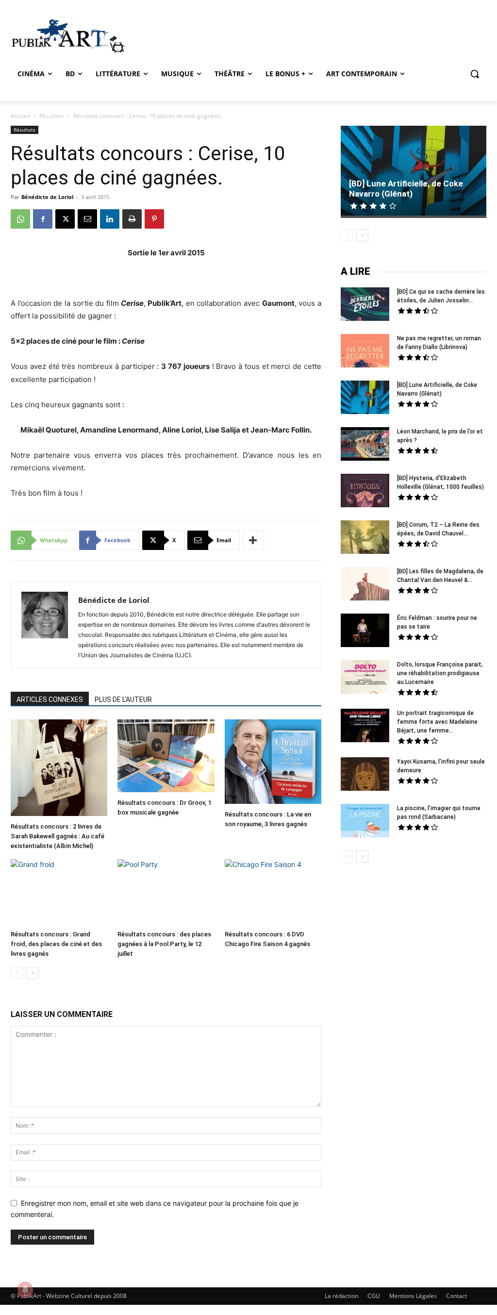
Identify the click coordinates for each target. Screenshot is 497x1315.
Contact (456, 1296)
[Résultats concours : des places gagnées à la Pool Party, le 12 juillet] (165, 892)
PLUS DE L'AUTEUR (123, 699)
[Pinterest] (154, 219)
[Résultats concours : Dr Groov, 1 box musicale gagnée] (165, 756)
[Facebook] (42, 219)
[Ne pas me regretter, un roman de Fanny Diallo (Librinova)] (365, 352)
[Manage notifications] (25, 1290)
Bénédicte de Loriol (47, 196)
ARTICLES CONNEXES (50, 699)
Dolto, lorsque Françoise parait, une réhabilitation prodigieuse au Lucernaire (440, 673)
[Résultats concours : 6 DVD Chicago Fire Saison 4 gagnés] (273, 892)
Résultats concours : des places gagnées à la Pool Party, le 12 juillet (164, 944)
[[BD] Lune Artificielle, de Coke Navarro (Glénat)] (413, 172)
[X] (65, 219)
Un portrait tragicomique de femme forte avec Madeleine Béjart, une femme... (437, 722)
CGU (373, 1296)
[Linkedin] (109, 219)
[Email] (87, 219)
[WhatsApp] (20, 219)
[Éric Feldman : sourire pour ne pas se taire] (365, 631)
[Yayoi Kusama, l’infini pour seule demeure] (365, 775)
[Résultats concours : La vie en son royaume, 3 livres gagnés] (273, 762)
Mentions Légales (413, 1296)
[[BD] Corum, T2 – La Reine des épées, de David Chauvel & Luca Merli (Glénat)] (365, 538)
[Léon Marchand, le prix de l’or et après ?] (365, 445)
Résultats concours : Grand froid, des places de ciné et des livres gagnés (56, 944)
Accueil (20, 116)
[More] (253, 540)
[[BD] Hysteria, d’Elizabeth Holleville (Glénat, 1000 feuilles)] (365, 492)
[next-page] (32, 973)
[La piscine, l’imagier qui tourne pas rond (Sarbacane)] (365, 820)
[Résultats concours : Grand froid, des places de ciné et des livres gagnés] (59, 892)
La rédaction (341, 1296)
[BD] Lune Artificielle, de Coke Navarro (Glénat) (406, 189)
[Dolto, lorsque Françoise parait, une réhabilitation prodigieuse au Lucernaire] (365, 678)
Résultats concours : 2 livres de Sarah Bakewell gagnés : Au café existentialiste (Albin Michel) (57, 836)
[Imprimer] (132, 219)
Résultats (51, 116)
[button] (474, 73)
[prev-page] (17, 973)
